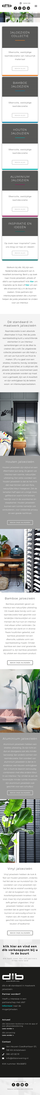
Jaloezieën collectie (20, 34)
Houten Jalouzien (20, 131)
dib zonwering (8, 1033)
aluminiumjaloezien (20, 178)
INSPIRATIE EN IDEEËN (20, 225)
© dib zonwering (20, 1081)
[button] (36, 6)
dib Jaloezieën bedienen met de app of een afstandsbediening (19, 1025)
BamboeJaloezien (20, 84)
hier (32, 281)
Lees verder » (8, 1029)
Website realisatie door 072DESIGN (20, 1089)
